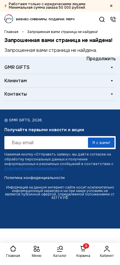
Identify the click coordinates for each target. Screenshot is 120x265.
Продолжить (101, 59)
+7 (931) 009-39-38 (113, 19)
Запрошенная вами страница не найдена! (62, 32)
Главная (11, 32)
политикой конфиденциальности (33, 168)
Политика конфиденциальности (34, 177)
